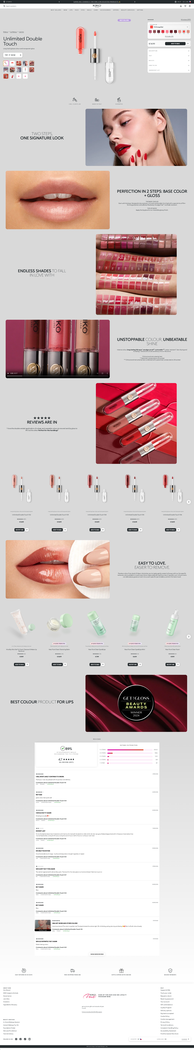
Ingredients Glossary (10, 1004)
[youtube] (29, 1039)
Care (96, 10)
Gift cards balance (167, 1004)
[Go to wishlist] (185, 6)
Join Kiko (6, 999)
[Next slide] (135, 2)
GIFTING (140, 10)
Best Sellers (56, 10)
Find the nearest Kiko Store (169, 1034)
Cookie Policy (165, 1016)
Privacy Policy (165, 1022)
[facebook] (21, 1039)
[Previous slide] (59, 2)
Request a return (166, 996)
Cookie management (167, 1019)
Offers (116, 10)
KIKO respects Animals (10, 993)
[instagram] (16, 1039)
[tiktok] (25, 1039)
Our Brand (6, 990)
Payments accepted (167, 1013)
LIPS (71, 10)
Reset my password (167, 999)
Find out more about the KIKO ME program (92, 1011)
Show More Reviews (97, 954)
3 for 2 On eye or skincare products (97, 2)
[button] (43, 925)
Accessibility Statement (168, 1031)
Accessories (105, 10)
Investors (6, 1002)
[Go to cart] (190, 6)
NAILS (89, 10)
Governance (7, 996)
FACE (77, 10)
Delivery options (166, 1010)
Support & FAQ (165, 990)
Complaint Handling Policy (169, 1028)
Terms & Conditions (167, 1025)
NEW (65, 10)
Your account (165, 1002)
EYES (83, 10)
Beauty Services (128, 10)
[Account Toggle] (181, 6)
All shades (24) (169, 36)
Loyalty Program (166, 1007)
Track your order (166, 993)
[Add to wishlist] (188, 43)
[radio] (5, 63)
